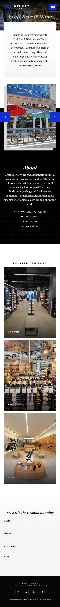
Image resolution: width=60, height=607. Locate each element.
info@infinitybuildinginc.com (31, 586)
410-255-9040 (31, 583)
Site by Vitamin (45, 599)
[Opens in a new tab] (17, 592)
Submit (7, 556)
